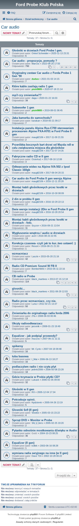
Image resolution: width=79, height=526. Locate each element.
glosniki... (18, 288)
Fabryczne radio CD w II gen (30, 156)
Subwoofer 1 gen (23, 107)
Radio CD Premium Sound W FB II (34, 266)
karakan (36, 120)
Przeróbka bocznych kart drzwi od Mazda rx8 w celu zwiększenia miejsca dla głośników (43, 146)
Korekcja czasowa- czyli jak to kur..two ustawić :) (44, 243)
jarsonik (36, 326)
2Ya (33, 316)
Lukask (35, 380)
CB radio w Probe (23, 276)
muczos (36, 338)
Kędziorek (37, 402)
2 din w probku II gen (26, 199)
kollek (34, 445)
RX (33, 392)
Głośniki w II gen (23, 389)
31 (71, 67)
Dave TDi (36, 456)
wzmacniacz (20, 253)
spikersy (17, 346)
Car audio (10, 27)
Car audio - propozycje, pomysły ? (34, 60)
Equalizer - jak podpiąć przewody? (34, 335)
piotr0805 (37, 89)
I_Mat (34, 359)
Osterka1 (36, 159)
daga (34, 98)
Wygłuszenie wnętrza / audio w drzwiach (38, 233)
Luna (34, 304)
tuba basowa (20, 356)
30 (66, 67)
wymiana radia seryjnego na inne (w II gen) (40, 453)
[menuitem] (11, 12)
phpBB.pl (55, 518)
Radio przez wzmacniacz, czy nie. (34, 301)
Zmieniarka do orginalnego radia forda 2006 (40, 313)
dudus (35, 79)
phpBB (33, 514)
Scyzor (35, 225)
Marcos (35, 63)
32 (75, 67)
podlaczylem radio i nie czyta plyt (34, 366)
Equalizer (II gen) (23, 442)
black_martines (39, 279)
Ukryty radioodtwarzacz (27, 323)
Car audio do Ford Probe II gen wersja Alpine (41, 178)
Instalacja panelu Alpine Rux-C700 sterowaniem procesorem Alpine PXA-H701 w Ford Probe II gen (43, 131)
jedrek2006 (37, 369)
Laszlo (35, 256)
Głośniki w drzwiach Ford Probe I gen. (37, 50)
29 (62, 67)
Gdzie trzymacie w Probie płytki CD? (36, 377)
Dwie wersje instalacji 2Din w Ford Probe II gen (43, 209)
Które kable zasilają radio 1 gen (32, 86)
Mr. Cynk (36, 349)
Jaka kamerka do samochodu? (32, 117)
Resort (35, 246)
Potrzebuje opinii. (23, 399)
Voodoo (35, 412)
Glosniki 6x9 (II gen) (25, 409)
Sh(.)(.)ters (37, 423)
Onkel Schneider (40, 53)
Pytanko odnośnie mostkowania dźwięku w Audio (44, 430)
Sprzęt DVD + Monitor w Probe (32, 420)
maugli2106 (37, 137)
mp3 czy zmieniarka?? (27, 95)
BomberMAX (38, 269)
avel (34, 236)
